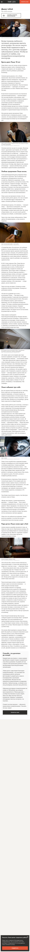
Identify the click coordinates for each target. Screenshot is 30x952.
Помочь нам (24, 1)
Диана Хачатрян (8, 11)
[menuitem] (1, 2)
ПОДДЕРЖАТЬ (15, 948)
